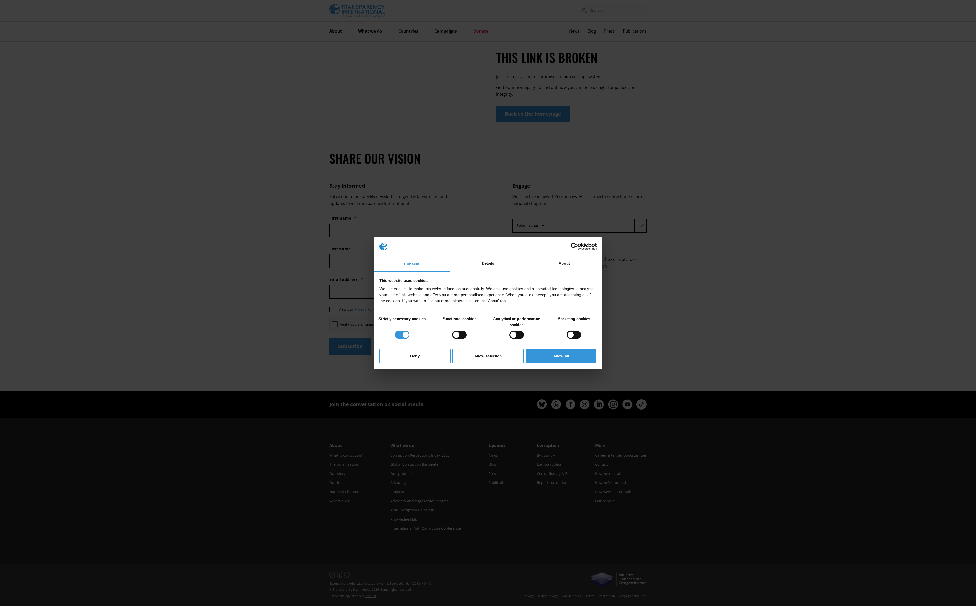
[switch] (459, 335)
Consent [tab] (411, 264)
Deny (414, 356)
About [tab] (564, 263)
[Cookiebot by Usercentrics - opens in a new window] (574, 246)
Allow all (561, 356)
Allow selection (488, 356)
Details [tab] (488, 263)
